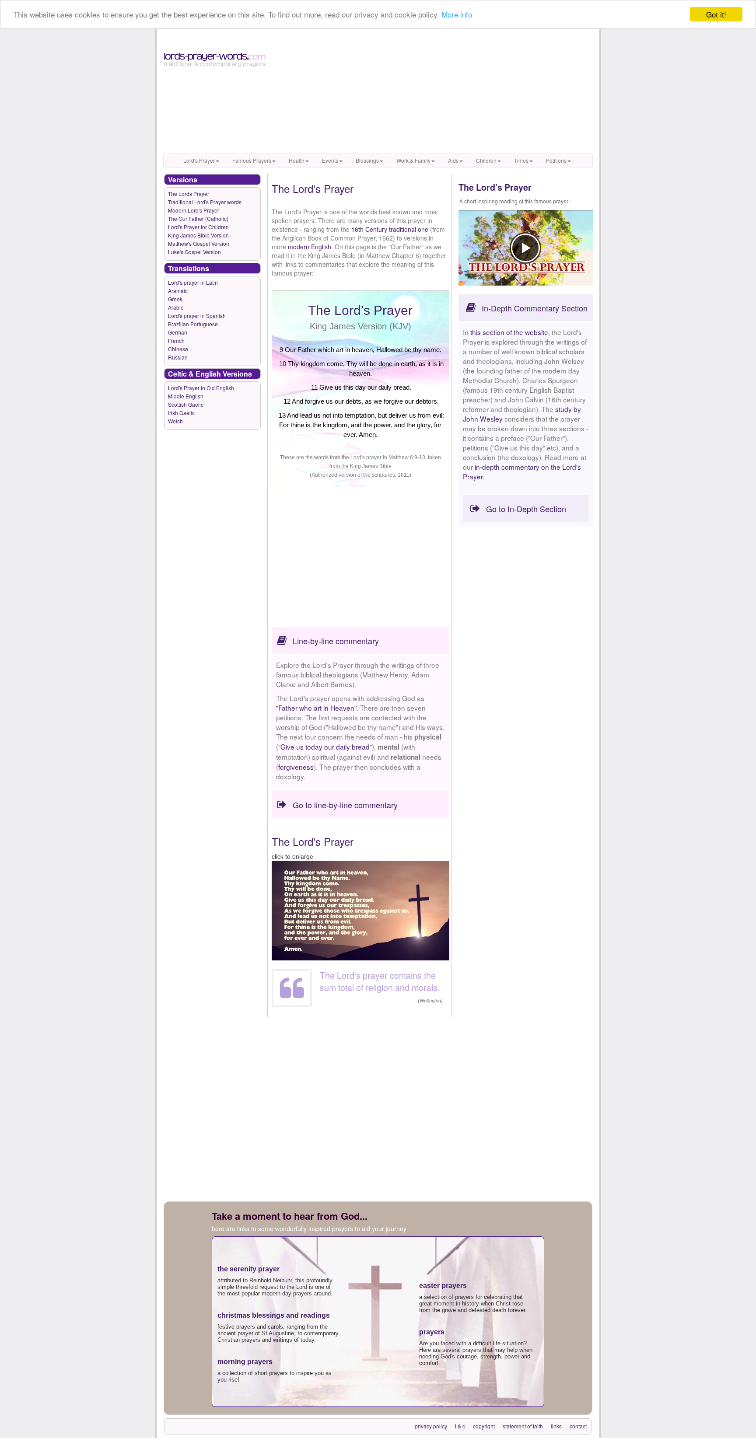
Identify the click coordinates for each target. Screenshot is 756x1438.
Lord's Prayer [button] (199, 160)
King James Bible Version (198, 235)
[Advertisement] (433, 92)
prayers (431, 1332)
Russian (178, 357)
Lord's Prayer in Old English (201, 387)
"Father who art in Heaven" (316, 707)
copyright (484, 1426)
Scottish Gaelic (185, 404)
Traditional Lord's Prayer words (205, 202)
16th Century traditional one (389, 229)
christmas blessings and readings (273, 1315)
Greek (175, 299)
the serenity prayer (248, 1269)
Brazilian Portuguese (193, 324)
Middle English (185, 396)
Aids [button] (453, 160)
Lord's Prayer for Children (198, 226)
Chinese (178, 349)
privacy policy (431, 1426)
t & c (460, 1426)
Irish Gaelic (181, 412)
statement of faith (523, 1426)
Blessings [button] (367, 160)
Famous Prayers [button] (251, 160)
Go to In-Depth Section (526, 508)
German (177, 332)
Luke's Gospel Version (194, 251)
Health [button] (296, 160)
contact (578, 1426)
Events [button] (330, 160)
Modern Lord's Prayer (193, 210)
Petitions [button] (556, 160)
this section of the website (509, 332)
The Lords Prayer (188, 193)
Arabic (175, 307)
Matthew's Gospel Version (198, 243)
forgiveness (296, 766)
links (556, 1426)
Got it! (716, 14)
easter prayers (443, 1285)
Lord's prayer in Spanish (197, 315)
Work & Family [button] (413, 160)
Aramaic (178, 290)
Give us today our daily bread (325, 746)
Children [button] (486, 160)
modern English (309, 246)
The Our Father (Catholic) (198, 218)
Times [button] (521, 160)
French (176, 340)
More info (456, 14)
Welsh (175, 421)
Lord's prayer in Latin (193, 282)
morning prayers (245, 1361)
